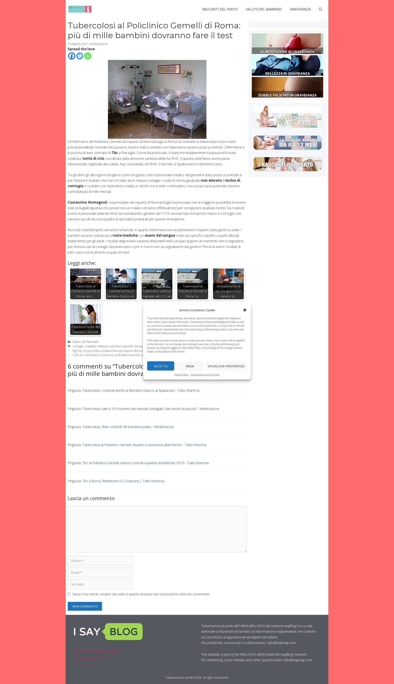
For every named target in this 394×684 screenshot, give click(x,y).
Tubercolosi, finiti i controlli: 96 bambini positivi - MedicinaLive (128, 426)
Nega (190, 366)
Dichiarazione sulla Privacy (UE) (97, 650)
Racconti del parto (220, 9)
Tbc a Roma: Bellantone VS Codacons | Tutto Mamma (123, 481)
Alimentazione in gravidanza (287, 52)
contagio (78, 346)
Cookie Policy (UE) (87, 658)
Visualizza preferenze (226, 366)
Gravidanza (300, 9)
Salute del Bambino (264, 9)
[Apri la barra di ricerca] (320, 9)
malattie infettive (96, 346)
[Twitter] (79, 56)
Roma (138, 346)
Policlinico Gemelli (107, 141)
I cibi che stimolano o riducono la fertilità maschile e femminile (114, 355)
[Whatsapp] (87, 56)
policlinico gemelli (121, 346)
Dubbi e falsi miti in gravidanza (287, 95)
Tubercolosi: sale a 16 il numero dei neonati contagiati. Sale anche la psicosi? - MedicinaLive (150, 408)
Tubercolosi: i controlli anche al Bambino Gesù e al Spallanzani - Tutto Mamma (140, 390)
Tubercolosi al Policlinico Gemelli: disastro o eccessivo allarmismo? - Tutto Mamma (144, 444)
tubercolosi (208, 141)
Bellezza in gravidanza (287, 73)
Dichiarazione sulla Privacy (205, 374)
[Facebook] (71, 56)
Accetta (160, 366)
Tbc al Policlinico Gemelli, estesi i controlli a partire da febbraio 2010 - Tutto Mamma (145, 462)
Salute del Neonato (85, 342)
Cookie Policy (181, 374)
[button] (245, 310)
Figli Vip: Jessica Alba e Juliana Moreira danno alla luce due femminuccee (121, 351)
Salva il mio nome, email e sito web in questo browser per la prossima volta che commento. (141, 594)
